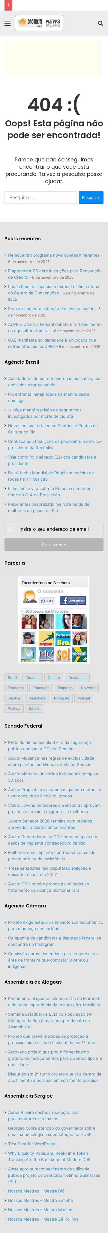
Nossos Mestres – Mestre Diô (36, 1191)
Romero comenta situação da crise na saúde (51, 308)
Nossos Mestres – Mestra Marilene (41, 1209)
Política (14, 708)
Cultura (54, 677)
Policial (84, 698)
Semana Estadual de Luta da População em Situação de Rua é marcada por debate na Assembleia (50, 1020)
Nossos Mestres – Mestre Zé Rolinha (43, 1219)
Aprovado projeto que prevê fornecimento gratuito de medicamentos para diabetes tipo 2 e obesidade (55, 1058)
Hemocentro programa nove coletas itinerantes (54, 255)
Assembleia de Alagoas (33, 982)
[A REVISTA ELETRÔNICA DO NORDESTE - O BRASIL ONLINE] (39, 23)
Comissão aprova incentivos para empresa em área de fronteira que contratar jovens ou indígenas (53, 960)
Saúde (34, 708)
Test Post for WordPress (31, 1143)
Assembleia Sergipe (28, 1096)
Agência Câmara (25, 906)
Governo (88, 688)
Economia (16, 688)
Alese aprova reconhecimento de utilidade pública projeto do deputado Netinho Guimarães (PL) (54, 1175)
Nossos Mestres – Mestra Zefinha (40, 1200)
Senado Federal (23, 726)
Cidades (32, 677)
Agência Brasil (21, 362)
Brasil (12, 677)
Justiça (14, 698)
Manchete (37, 698)
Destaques (77, 677)
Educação (41, 688)
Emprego (65, 688)
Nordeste (61, 698)
